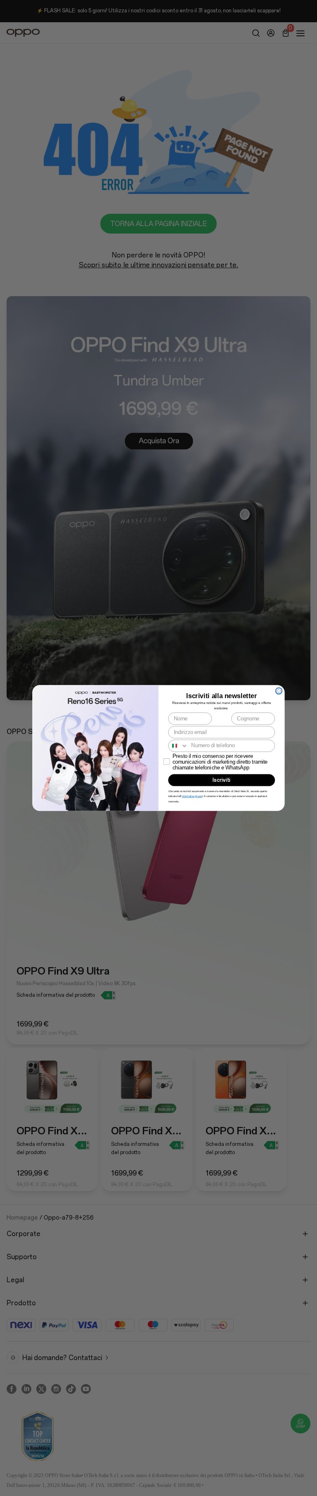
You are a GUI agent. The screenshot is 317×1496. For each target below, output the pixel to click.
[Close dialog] (279, 690)
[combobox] (178, 745)
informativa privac (191, 796)
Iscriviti (221, 780)
